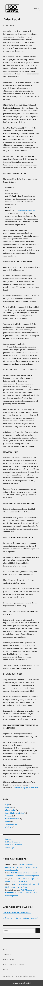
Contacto (8, 839)
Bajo (7, 804)
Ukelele (8, 827)
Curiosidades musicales (14, 813)
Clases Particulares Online (13, 965)
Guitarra (8, 816)
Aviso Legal (9, 848)
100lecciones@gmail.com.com (26, 788)
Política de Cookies (12, 842)
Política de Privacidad (13, 845)
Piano (7, 822)
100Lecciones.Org (8, 976)
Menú (36, 9)
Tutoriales (7, 955)
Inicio (5, 950)
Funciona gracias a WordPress (26, 976)
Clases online (10, 810)
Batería (8, 807)
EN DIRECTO (8, 960)
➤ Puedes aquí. (17, 912)
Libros (5, 970)
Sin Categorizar (11, 824)
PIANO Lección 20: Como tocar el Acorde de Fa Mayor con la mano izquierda (21, 867)
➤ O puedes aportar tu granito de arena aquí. (20, 918)
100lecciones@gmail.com (25, 210)
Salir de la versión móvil (21, 983)
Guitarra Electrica (12, 819)
